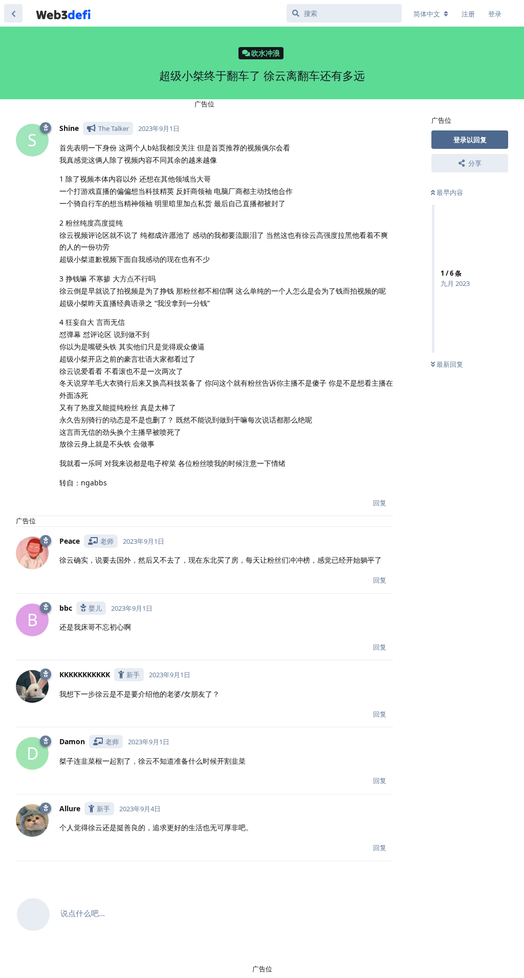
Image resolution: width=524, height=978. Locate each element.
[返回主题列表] (13, 13)
